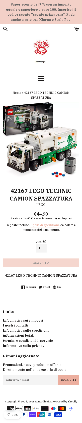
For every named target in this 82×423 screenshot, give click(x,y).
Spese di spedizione (45, 225)
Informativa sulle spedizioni (26, 330)
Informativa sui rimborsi (23, 320)
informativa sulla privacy (23, 346)
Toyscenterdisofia (39, 401)
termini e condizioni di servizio (28, 341)
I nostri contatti (15, 325)
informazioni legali (18, 335)
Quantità (41, 241)
